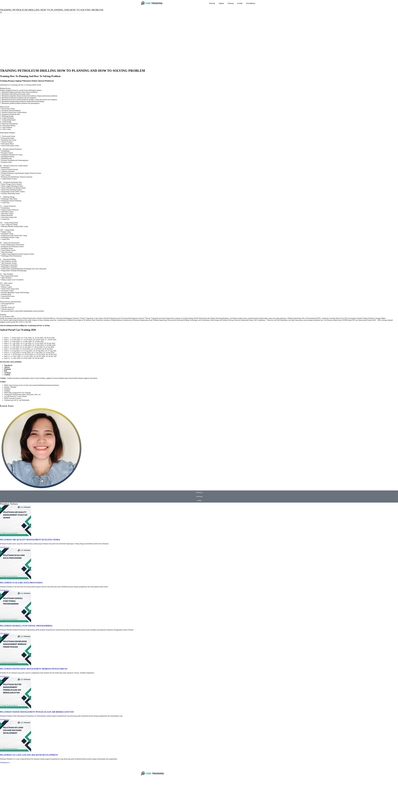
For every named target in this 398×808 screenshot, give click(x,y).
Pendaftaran (250, 3)
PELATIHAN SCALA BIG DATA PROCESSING (21, 583)
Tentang (231, 3)
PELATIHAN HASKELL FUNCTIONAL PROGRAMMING (26, 626)
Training (212, 3)
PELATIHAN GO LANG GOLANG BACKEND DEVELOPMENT (29, 755)
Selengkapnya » (5, 547)
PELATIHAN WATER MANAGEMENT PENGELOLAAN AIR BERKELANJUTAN (37, 712)
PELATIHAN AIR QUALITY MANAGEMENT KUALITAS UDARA (30, 540)
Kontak (239, 3)
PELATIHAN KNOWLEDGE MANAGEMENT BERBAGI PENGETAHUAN (33, 669)
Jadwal (221, 3)
